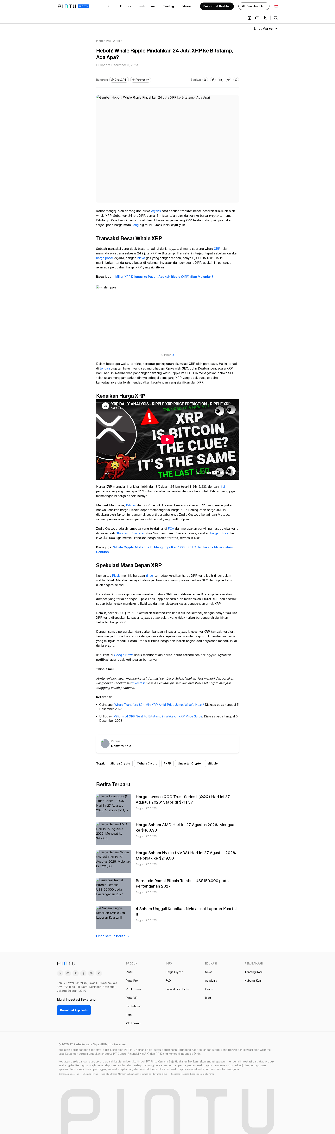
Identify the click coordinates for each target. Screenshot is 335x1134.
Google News (123, 655)
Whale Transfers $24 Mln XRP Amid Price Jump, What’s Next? (159, 705)
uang (135, 225)
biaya (141, 258)
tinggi (150, 575)
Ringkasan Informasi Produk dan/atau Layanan (192, 1074)
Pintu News (103, 40)
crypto (156, 211)
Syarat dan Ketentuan (69, 1074)
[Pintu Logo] (73, 6)
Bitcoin (131, 505)
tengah (105, 368)
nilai (222, 486)
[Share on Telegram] (228, 79)
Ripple (116, 575)
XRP (217, 249)
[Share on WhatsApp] (236, 79)
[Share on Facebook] (213, 79)
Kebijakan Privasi (90, 1074)
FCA (171, 528)
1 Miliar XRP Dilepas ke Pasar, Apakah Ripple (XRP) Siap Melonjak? (163, 277)
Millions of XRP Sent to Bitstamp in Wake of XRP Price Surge (157, 716)
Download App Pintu (74, 1010)
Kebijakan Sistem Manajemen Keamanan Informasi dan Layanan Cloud (134, 1074)
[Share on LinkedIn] (220, 79)
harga (100, 258)
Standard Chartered (130, 533)
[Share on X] (205, 79)
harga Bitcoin (220, 533)
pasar (109, 258)
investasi (138, 683)
